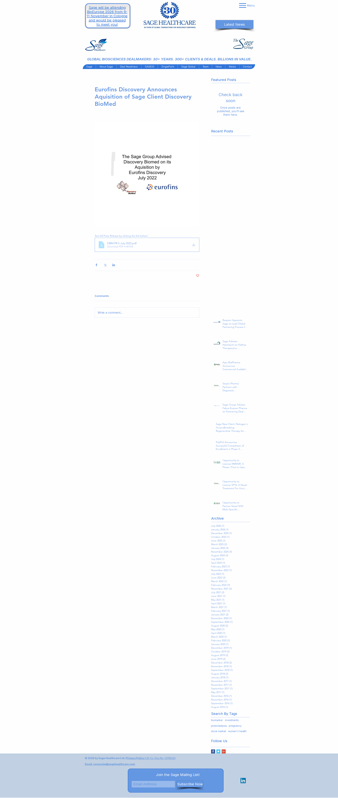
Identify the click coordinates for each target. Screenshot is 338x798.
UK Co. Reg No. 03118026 (161, 758)
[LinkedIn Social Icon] (243, 780)
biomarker (217, 720)
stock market (218, 731)
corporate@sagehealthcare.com (114, 764)
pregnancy (235, 725)
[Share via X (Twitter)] (105, 265)
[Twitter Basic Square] (218, 751)
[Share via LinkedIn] (113, 265)
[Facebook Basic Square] (213, 751)
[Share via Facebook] (96, 265)
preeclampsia (219, 725)
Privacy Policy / (136, 758)
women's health (237, 731)
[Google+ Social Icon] (224, 751)
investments (232, 720)
